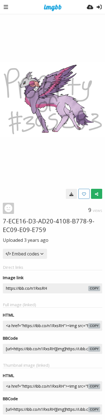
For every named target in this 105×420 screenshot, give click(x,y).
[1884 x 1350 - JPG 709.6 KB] (71, 194)
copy (94, 288)
